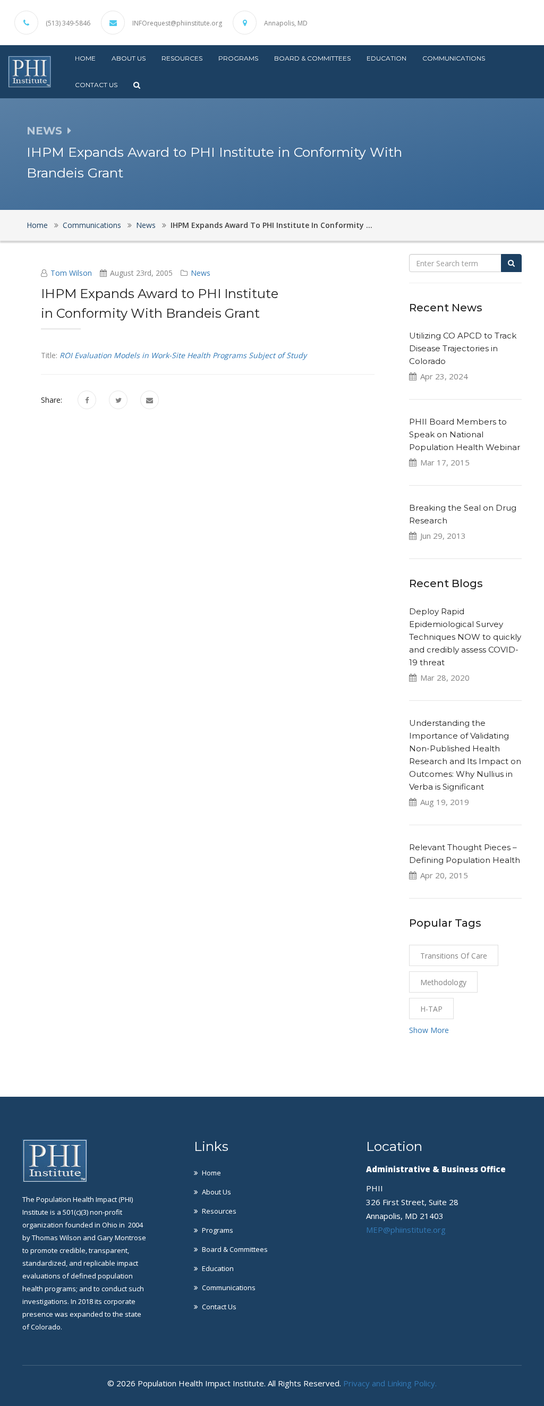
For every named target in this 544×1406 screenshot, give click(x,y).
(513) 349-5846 (68, 23)
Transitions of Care (453, 956)
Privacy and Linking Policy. (390, 1383)
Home (85, 58)
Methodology (443, 982)
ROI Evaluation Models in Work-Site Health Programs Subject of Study (183, 355)
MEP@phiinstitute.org (406, 1229)
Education (386, 58)
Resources (182, 58)
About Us (129, 58)
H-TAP (431, 1009)
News (146, 225)
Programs (238, 58)
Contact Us (96, 85)
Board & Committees (312, 58)
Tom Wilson (71, 273)
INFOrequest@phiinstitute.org (177, 23)
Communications (453, 58)
